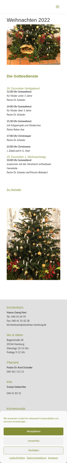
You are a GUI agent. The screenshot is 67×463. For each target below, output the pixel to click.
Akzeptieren (33, 431)
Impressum (53, 458)
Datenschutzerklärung (36, 458)
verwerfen (33, 441)
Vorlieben (33, 450)
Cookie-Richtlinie (17, 458)
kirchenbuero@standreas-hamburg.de (26, 325)
